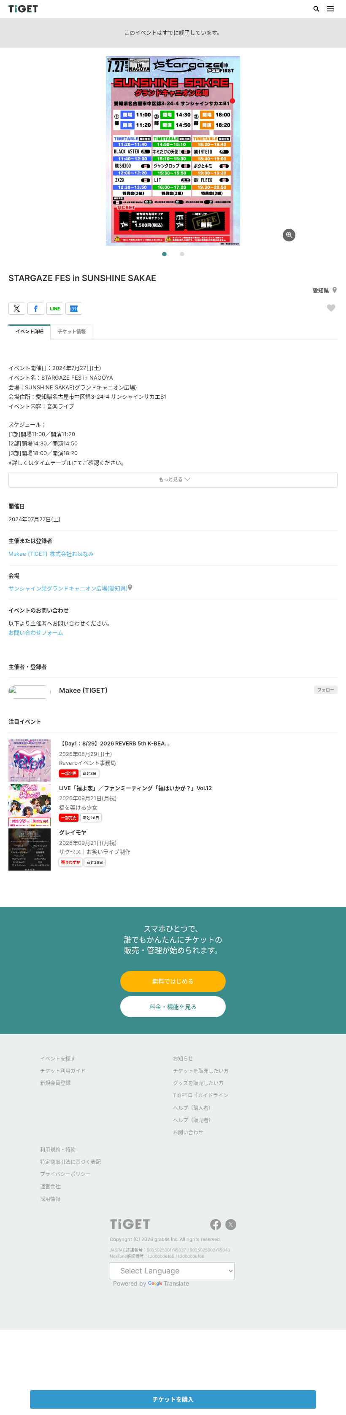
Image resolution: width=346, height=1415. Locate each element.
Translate (176, 1283)
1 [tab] (164, 254)
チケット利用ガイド (63, 1071)
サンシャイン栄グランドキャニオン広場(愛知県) (68, 588)
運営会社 (50, 1186)
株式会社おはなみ (72, 553)
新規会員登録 (55, 1083)
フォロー (325, 689)
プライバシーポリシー (65, 1174)
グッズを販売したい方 (198, 1083)
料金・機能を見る (173, 1006)
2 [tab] (181, 254)
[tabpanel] (173, 151)
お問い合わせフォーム (35, 632)
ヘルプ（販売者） (193, 1120)
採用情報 (50, 1199)
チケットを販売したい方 (201, 1071)
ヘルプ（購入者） (193, 1108)
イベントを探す (58, 1059)
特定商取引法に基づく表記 (70, 1162)
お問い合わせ (188, 1132)
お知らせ (183, 1059)
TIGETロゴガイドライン (200, 1095)
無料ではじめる (173, 981)
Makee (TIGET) (28, 553)
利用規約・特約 (58, 1150)
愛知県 (321, 290)
